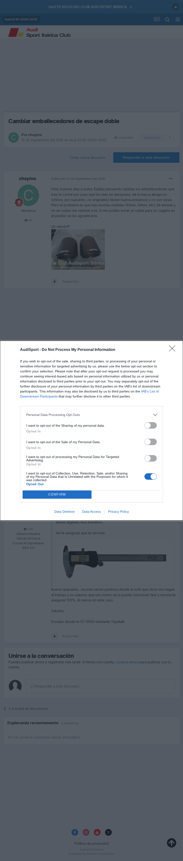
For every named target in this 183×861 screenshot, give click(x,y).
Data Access (91, 511)
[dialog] (91, 431)
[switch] (150, 425)
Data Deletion (64, 511)
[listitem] (91, 414)
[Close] (173, 349)
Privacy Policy (118, 511)
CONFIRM (57, 494)
